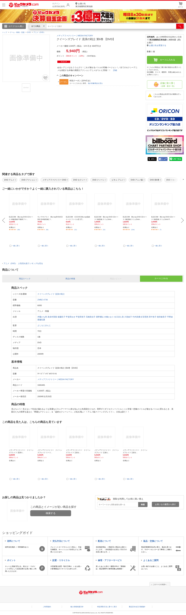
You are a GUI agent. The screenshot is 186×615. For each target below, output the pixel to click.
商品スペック (25, 279)
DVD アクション (29, 180)
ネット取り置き (128, 30)
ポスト (153, 159)
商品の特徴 (70, 279)
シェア (164, 159)
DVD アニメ (9, 180)
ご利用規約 (47, 607)
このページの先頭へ (159, 584)
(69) (18, 229)
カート (180, 7)
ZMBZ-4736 (42, 300)
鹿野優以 (100, 317)
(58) (47, 229)
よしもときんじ (44, 325)
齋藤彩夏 (41, 320)
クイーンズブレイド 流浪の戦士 (51, 294)
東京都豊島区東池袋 (84, 4)
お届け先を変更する (157, 45)
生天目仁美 (119, 317)
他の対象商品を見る (95, 83)
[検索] (180, 26)
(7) (160, 229)
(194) (133, 229)
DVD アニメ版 (137, 180)
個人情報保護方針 (76, 607)
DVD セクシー (79, 180)
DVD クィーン (98, 180)
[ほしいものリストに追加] (45, 77)
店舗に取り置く (168, 84)
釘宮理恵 (144, 317)
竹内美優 (136, 317)
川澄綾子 (128, 317)
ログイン (34, 31)
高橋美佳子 (90, 317)
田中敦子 (152, 317)
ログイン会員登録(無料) (58, 4)
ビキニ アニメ (118, 180)
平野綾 (170, 317)
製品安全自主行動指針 (137, 607)
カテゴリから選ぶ (16, 26)
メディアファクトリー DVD (54, 180)
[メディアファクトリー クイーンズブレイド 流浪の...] (21, 437)
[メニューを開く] (3, 5)
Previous (3, 220)
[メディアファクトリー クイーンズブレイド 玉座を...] (78, 437)
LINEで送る (177, 159)
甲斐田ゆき (70, 317)
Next (182, 220)
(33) (104, 229)
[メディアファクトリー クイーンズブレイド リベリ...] (50, 437)
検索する (51, 513)
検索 (143, 504)
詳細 (115, 70)
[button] (175, 179)
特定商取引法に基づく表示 (107, 607)
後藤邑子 (61, 317)
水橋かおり (109, 317)
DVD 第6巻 (154, 180)
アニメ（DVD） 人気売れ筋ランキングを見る (23, 263)
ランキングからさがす (82, 30)
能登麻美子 (162, 317)
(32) (75, 229)
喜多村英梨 (52, 317)
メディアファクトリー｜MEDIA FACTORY (75, 36)
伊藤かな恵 (42, 317)
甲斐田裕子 (80, 317)
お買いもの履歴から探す (165, 504)
